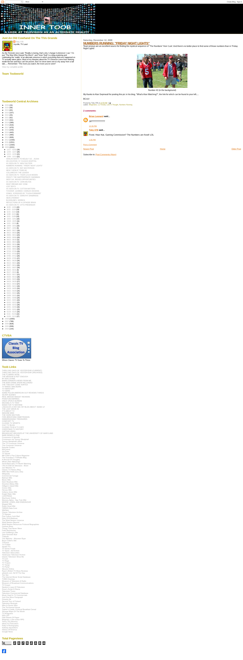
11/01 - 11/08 (11, 216)
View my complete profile (12, 67)
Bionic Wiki (6, 480)
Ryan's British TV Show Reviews (15, 571)
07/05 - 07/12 (12, 256)
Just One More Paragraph (12, 597)
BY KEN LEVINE (8, 379)
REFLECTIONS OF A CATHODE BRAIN (21, 202)
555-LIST (5, 615)
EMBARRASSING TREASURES (14, 419)
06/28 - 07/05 (12, 258)
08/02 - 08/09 (12, 247)
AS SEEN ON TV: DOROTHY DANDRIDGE (22, 196)
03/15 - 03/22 (12, 293)
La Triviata (102, 105)
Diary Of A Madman (10, 518)
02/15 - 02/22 (12, 302)
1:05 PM (92, 140)
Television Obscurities (10, 553)
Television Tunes (8, 591)
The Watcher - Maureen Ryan (14, 539)
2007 (7, 321)
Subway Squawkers (10, 628)
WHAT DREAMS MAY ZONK (17, 184)
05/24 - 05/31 (12, 270)
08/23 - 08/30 (12, 240)
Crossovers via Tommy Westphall (15, 439)
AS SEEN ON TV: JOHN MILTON (18, 182)
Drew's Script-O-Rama (11, 589)
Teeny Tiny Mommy (10, 622)
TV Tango (6, 565)
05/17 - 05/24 (12, 272)
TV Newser (6, 514)
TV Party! (5, 567)
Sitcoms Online (8, 569)
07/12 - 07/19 (12, 254)
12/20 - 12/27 (12, 152)
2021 (7, 118)
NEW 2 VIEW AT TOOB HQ (16, 170)
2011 (7, 142)
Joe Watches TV (8, 468)
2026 (7, 105)
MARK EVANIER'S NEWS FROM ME (16, 381)
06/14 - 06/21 (12, 263)
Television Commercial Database (15, 593)
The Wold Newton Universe (13, 520)
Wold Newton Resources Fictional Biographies (20, 524)
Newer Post (88, 149)
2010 (7, 145)
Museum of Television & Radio (14, 581)
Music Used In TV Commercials (14, 595)
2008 (7, 319)
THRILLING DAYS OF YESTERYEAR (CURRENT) (22, 370)
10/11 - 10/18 (12, 223)
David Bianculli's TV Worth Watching (16, 464)
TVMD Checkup (8, 579)
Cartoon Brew (7, 526)
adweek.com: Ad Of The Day (13, 573)
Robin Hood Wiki (8, 506)
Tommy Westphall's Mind (12, 441)
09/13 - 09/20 (12, 233)
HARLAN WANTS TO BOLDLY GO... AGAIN (22, 159)
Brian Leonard (96, 116)
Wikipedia (6, 474)
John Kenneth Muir (9, 534)
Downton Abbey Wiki (10, 484)
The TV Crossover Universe (13, 443)
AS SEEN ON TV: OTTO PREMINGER (20, 205)
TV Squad (6, 453)
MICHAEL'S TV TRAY (10, 403)
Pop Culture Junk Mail (11, 516)
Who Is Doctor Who (10, 605)
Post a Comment (90, 145)
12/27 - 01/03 (12, 150)
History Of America (9, 630)
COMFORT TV (8, 421)
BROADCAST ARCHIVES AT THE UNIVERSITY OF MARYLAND (27, 433)
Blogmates (93, 105)
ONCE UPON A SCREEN (12, 401)
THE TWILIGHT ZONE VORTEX (15, 385)
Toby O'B (93, 130)
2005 (7, 326)
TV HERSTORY (8, 389)
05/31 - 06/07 (12, 268)
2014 (7, 135)
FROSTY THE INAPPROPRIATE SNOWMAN (23, 177)
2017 (7, 127)
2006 (7, 324)
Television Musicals (9, 603)
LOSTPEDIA (7, 496)
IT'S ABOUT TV (8, 411)
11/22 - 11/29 (11, 209)
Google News (7, 632)
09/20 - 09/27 (12, 230)
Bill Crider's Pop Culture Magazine (15, 456)
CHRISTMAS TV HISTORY (13, 429)
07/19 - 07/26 (12, 251)
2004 (7, 329)
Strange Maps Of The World (13, 611)
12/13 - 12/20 (12, 154)
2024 (7, 110)
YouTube (5, 451)
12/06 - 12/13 (12, 157)
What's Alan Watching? (11, 462)
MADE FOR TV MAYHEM (12, 405)
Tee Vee (5, 575)
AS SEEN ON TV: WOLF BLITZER (19, 163)
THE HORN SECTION (11, 415)
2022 (7, 115)
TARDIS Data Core (9, 508)
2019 (7, 122)
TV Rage (5, 561)
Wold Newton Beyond (10, 522)
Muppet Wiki (7, 504)
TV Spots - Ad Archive (10, 551)
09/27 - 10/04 (12, 228)
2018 (7, 125)
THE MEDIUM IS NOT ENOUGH (15, 377)
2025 (7, 108)
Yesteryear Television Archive (13, 555)
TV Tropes (6, 563)
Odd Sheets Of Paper (10, 617)
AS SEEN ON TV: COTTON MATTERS (20, 189)
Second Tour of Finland (11, 601)
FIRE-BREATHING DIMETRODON (15, 417)
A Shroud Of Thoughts (11, 460)
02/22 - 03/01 (12, 300)
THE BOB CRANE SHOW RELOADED (17, 383)
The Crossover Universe (12, 445)
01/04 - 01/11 (12, 316)
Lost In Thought (112, 105)
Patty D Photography (10, 626)
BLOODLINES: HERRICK (15, 200)
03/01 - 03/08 (12, 298)
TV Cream (6, 585)
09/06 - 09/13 (12, 235)
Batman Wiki (7, 478)
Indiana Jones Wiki (9, 492)
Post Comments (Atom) (106, 154)
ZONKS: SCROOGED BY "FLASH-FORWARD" (23, 193)
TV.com (5, 559)
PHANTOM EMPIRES (10, 399)
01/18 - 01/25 (12, 312)
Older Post (236, 149)
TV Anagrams (7, 613)
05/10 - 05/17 (12, 274)
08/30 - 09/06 (12, 237)
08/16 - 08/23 (12, 242)
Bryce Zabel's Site (9, 541)
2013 (7, 137)
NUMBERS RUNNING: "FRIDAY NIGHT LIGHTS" (116, 43)
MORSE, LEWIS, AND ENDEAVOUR (16, 502)
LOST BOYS (11, 186)
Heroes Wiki (7, 490)
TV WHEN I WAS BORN (11, 387)
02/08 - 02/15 (12, 305)
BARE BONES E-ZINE (11, 435)
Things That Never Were (12, 528)
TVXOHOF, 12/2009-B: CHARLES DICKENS (22, 191)
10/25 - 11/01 (12, 219)
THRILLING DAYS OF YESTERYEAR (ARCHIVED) (22, 373)
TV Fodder (6, 545)
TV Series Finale (8, 549)
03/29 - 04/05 (12, 288)
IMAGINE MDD (8, 413)
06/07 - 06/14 (12, 265)
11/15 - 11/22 (11, 212)
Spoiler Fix (6, 547)
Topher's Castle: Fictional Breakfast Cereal (19, 609)
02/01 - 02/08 (12, 307)
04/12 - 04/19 (12, 284)
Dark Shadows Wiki (9, 482)
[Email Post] (109, 103)
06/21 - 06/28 (12, 261)
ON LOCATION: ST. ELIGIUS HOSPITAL (21, 161)
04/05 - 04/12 (12, 286)
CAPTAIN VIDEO (8, 431)
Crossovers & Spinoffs (11, 437)
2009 (7, 147)
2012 (7, 140)
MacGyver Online (9, 498)
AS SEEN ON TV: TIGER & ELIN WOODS (22, 175)
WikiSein (5, 510)
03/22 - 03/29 (12, 291)
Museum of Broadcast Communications (18, 583)
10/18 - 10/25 (12, 221)
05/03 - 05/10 (12, 277)
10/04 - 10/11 (12, 226)
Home (162, 149)
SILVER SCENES (9, 395)
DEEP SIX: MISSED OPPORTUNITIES (21, 179)
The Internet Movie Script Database (16, 577)
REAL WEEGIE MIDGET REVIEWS (16, 397)
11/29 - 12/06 (12, 207)
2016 (7, 130)
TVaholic (5, 536)
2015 (7, 132)
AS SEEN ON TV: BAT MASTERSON (20, 168)
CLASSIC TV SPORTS (11, 423)
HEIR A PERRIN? (12, 198)
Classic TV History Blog (11, 470)
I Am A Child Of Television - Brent (15, 466)
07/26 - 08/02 (12, 249)
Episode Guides (8, 447)
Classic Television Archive (12, 512)
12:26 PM (93, 126)
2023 (7, 113)
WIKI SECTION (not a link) (12, 472)
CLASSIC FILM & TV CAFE (13, 427)
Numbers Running (125, 105)
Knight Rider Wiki (9, 494)
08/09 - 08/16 (12, 244)
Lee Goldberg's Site (10, 532)
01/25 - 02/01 (12, 309)
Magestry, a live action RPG (13, 619)
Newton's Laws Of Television (13, 587)
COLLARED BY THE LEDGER (17, 173)
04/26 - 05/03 (12, 279)
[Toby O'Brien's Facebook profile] (4, 652)
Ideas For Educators (10, 624)
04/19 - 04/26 (12, 281)
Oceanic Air (6, 599)
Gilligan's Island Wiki (10, 486)
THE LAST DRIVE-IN (10, 409)
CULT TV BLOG (8, 425)
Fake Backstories (9, 530)
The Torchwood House (11, 607)
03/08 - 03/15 (12, 295)
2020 (7, 120)
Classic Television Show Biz (13, 557)
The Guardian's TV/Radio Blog (14, 458)
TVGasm (5, 543)
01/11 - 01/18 (12, 314)
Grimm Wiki (6, 488)
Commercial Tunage (10, 476)
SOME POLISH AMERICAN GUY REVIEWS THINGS (23, 393)
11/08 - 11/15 (11, 214)
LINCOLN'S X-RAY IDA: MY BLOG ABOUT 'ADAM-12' (23, 407)
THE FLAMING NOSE (10, 375)
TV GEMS (6, 391)
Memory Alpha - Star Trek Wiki (14, 500)
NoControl (6, 449)
